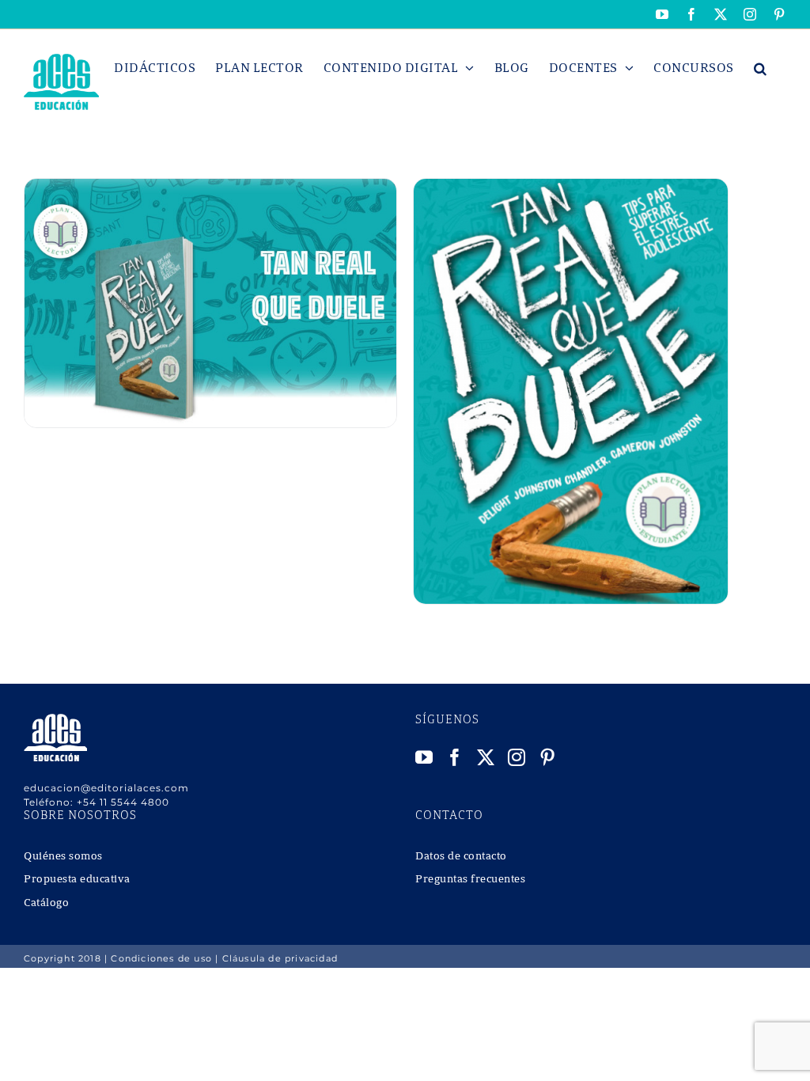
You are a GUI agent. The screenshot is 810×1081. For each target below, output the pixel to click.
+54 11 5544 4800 (123, 802)
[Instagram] (517, 757)
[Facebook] (455, 757)
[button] (760, 68)
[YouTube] (424, 757)
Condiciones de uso (161, 958)
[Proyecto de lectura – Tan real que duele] (210, 187)
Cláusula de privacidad (280, 958)
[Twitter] (486, 757)
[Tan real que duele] (571, 187)
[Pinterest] (548, 757)
